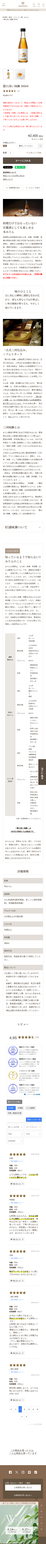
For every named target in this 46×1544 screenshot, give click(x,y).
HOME (5, 17)
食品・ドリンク (14, 17)
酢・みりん (25, 17)
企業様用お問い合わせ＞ (23, 1495)
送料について (8, 179)
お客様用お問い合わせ (23, 1487)
